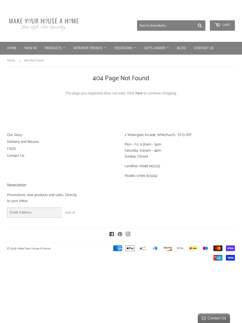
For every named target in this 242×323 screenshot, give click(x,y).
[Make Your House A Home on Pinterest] (119, 235)
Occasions (124, 48)
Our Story (14, 135)
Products (54, 48)
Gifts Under (155, 48)
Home (12, 48)
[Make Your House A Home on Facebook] (111, 235)
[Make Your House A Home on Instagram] (128, 235)
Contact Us (204, 48)
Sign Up (70, 212)
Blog (181, 48)
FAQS (11, 149)
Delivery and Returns (23, 142)
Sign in (198, 14)
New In (31, 48)
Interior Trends (88, 48)
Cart (226, 25)
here (139, 93)
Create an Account (222, 14)
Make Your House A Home (33, 248)
